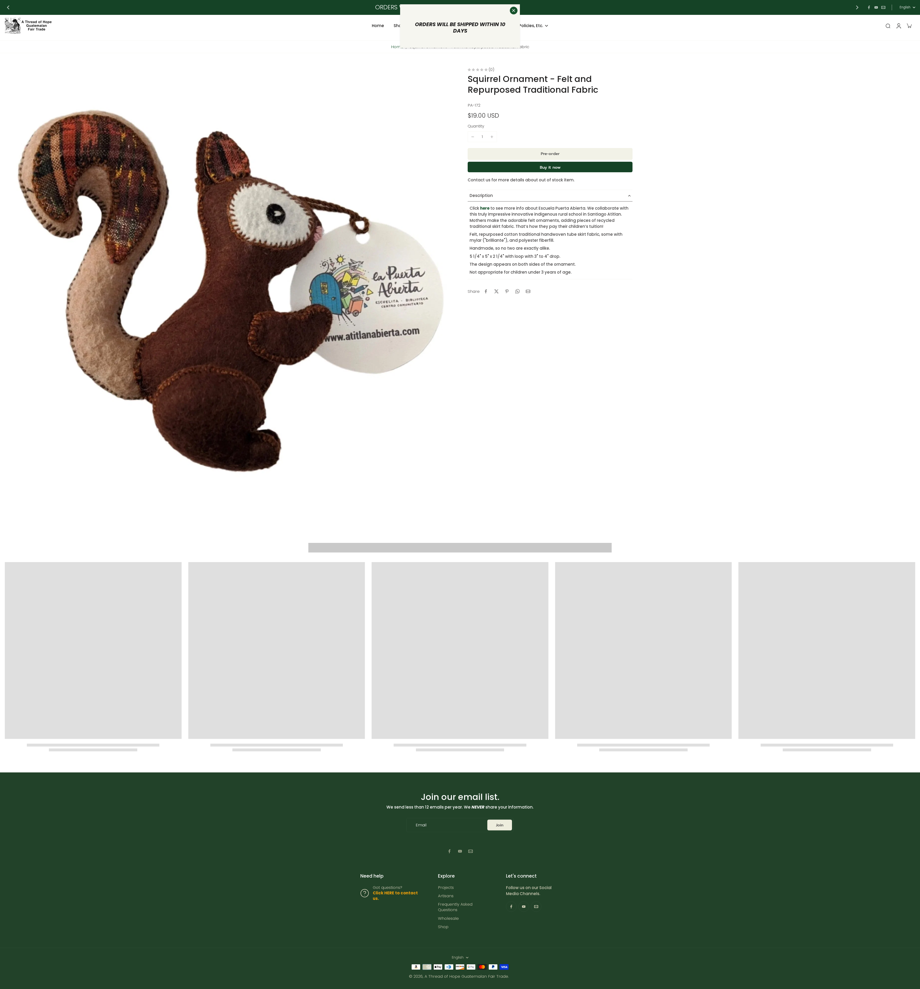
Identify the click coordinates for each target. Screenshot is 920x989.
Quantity (476, 126)
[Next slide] (857, 7)
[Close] (513, 10)
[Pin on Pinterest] (507, 291)
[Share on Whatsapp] (517, 291)
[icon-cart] (909, 25)
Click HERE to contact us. (395, 895)
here (484, 208)
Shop (443, 927)
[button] (550, 154)
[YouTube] (876, 7)
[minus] (472, 137)
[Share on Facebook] (486, 291)
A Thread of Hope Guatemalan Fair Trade (466, 976)
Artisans (446, 896)
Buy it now (550, 167)
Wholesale (448, 918)
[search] (888, 25)
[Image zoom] (228, 291)
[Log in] (898, 26)
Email (421, 825)
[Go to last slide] (8, 7)
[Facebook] (869, 7)
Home (397, 47)
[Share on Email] (528, 291)
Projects (446, 887)
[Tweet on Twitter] (496, 291)
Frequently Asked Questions (455, 907)
